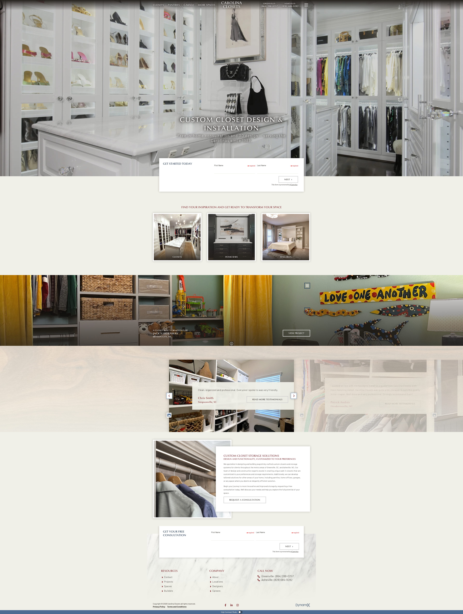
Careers (216, 590)
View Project (296, 333)
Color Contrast (240, 612)
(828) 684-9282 (290, 5)
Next (287, 179)
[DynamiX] (303, 605)
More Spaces (206, 5)
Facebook (225, 605)
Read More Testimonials (267, 399)
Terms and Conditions (177, 606)
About (215, 577)
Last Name (261, 165)
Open (307, 286)
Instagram (238, 605)
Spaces (168, 586)
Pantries (174, 5)
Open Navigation (306, 5)
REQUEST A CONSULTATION (244, 500)
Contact (168, 577)
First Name (218, 165)
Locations (217, 581)
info (231, 343)
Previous (169, 396)
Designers (217, 586)
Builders (168, 590)
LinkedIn (231, 605)
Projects (168, 581)
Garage (189, 5)
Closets (158, 5)
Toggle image (169, 415)
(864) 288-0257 (269, 5)
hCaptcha (293, 185)
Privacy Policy (159, 606)
